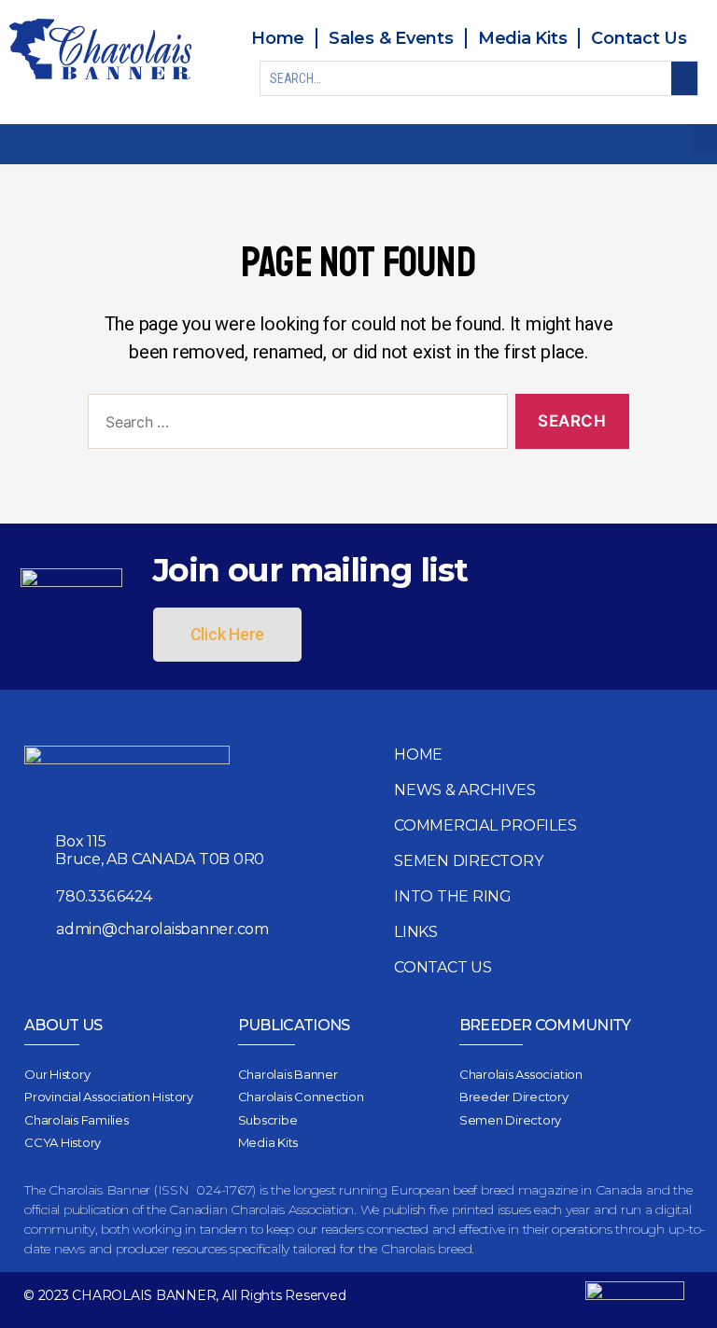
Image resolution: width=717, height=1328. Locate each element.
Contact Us (443, 967)
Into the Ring (453, 896)
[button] (704, 139)
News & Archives (464, 790)
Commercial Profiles (485, 825)
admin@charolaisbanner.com (162, 929)
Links (416, 932)
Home (418, 754)
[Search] (684, 78)
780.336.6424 (104, 896)
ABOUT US (63, 1025)
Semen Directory (468, 861)
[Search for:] (294, 425)
